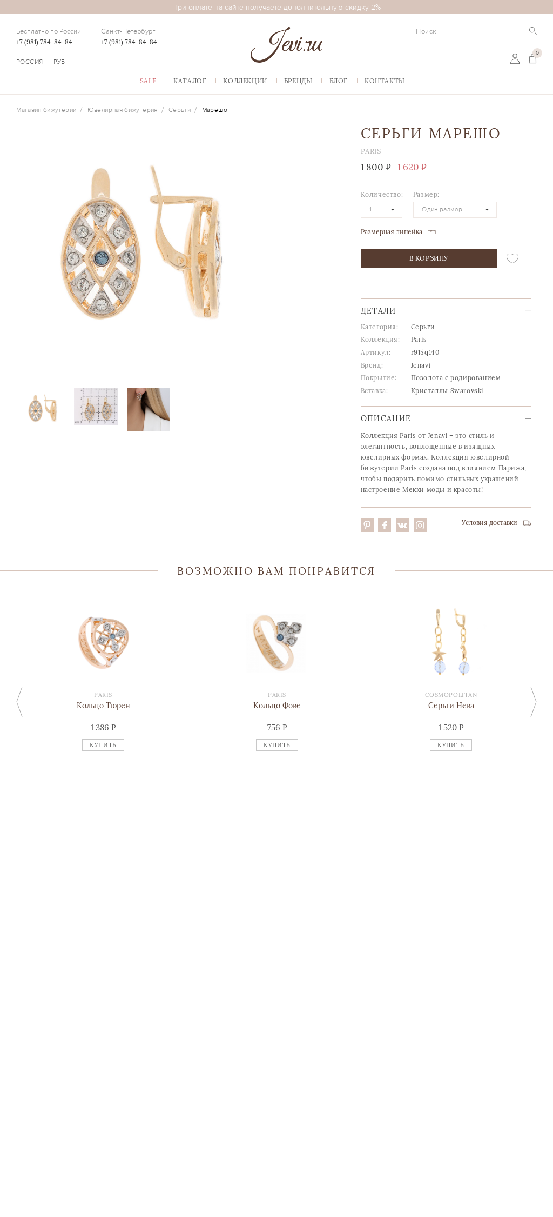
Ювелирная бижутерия (122, 110)
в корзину (428, 258)
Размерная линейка (391, 232)
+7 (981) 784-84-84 (44, 42)
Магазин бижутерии (46, 110)
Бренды (298, 81)
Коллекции (245, 81)
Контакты (385, 81)
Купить (103, 745)
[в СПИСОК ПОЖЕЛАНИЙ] (512, 258)
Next (533, 701)
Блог (338, 81)
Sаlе (148, 81)
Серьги (179, 110)
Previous (19, 701)
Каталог (189, 81)
